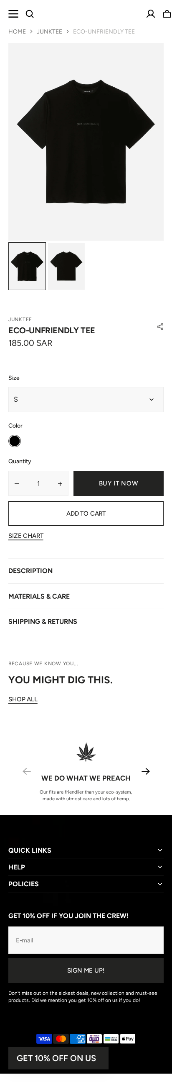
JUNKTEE (49, 31)
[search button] (30, 14)
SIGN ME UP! (85, 970)
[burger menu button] (13, 14)
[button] (167, 14)
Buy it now (119, 483)
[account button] (151, 14)
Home (17, 31)
